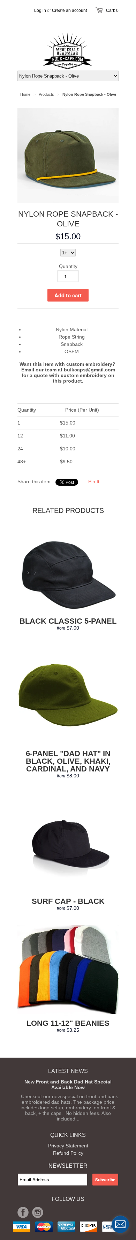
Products (46, 94)
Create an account (69, 10)
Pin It (93, 481)
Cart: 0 (112, 10)
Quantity (68, 266)
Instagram (37, 1212)
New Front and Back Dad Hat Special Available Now (68, 1084)
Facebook (23, 1212)
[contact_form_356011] (120, 1224)
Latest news (68, 1071)
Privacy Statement (68, 1145)
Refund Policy (68, 1153)
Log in (40, 10)
